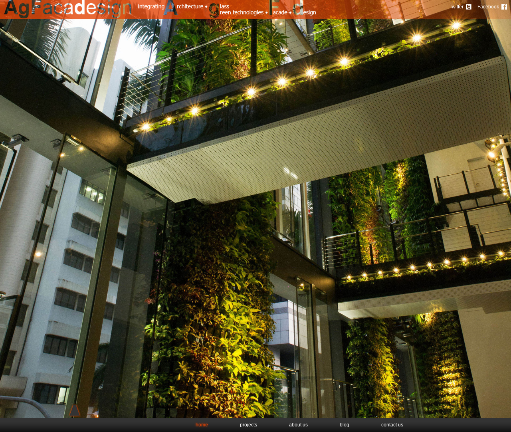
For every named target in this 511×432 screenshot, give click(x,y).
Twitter (456, 7)
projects (248, 425)
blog (344, 425)
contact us (392, 425)
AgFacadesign (68, 9)
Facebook (488, 7)
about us (298, 425)
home (202, 425)
